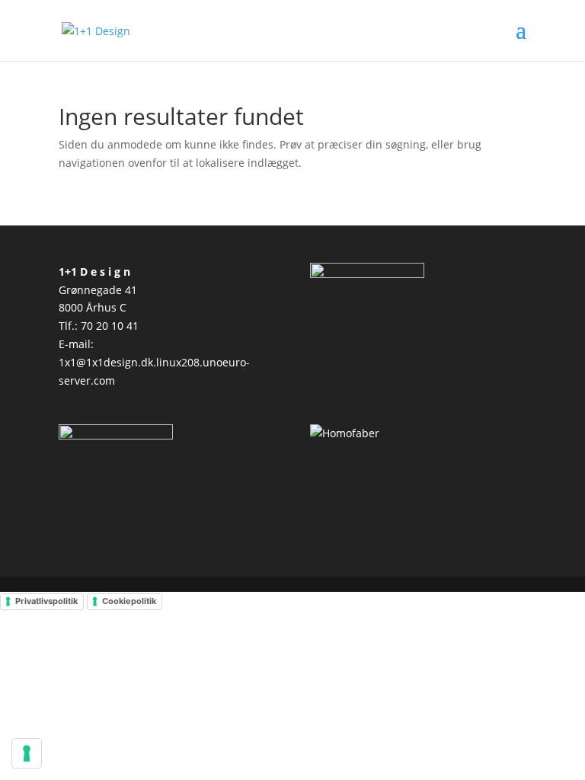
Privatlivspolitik (46, 601)
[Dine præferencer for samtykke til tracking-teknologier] (26, 753)
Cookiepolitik (129, 601)
